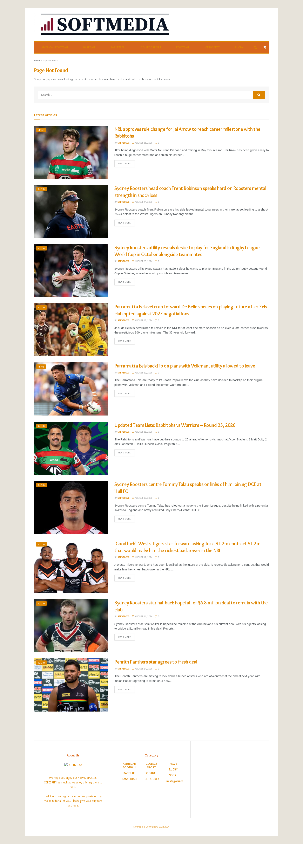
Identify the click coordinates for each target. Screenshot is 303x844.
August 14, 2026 (143, 668)
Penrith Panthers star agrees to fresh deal (155, 662)
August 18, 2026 (143, 497)
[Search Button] (259, 95)
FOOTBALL (182, 47)
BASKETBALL (118, 47)
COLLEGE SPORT (151, 47)
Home (37, 60)
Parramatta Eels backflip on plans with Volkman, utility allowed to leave (184, 366)
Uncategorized (173, 781)
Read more (124, 163)
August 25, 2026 (143, 142)
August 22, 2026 (143, 372)
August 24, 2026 (143, 201)
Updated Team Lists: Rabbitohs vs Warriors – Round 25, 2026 (174, 425)
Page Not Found (50, 60)
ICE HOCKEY (212, 47)
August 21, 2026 (143, 431)
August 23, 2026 (143, 261)
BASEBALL (89, 47)
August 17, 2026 (143, 557)
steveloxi (123, 142)
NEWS (41, 129)
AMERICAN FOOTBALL (54, 47)
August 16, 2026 (143, 616)
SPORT (173, 775)
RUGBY (239, 47)
